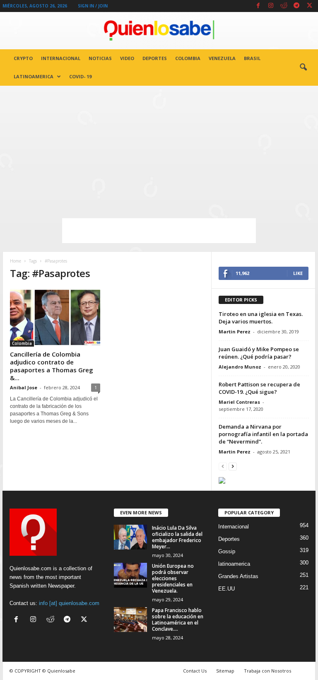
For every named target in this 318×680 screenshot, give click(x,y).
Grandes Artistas (238, 576)
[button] (303, 67)
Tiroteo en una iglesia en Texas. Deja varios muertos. (261, 317)
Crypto (23, 58)
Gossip (226, 551)
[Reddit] (284, 6)
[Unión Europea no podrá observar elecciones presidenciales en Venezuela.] (130, 575)
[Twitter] (309, 6)
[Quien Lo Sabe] (159, 30)
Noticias (100, 58)
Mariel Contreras (239, 402)
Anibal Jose (23, 387)
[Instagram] (271, 6)
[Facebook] (258, 6)
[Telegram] (296, 6)
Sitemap (225, 671)
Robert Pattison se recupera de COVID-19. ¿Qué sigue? (259, 388)
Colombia (187, 58)
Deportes (154, 58)
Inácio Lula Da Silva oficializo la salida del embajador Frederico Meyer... (177, 537)
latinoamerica (33, 76)
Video (127, 58)
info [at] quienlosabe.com (69, 603)
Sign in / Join (93, 6)
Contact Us (195, 671)
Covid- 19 (80, 76)
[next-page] (233, 466)
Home (15, 261)
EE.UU (226, 589)
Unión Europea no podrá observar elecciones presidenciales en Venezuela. (173, 578)
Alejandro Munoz (240, 367)
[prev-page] (223, 466)
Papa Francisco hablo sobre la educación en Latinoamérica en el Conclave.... (177, 619)
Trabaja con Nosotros (267, 671)
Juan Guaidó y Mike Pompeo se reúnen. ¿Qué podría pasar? (259, 352)
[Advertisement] (159, 148)
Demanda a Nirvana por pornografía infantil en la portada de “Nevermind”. (263, 434)
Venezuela (222, 58)
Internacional (60, 58)
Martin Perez (235, 331)
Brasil (252, 58)
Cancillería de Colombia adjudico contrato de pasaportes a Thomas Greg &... (51, 366)
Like (298, 273)
